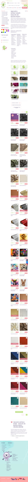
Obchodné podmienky (8, 454)
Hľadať (25, 5)
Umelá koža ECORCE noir (23, 214)
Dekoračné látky (4, 447)
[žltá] (3, 30)
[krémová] (5, 30)
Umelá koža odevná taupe (23, 333)
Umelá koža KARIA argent (23, 319)
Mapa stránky (3, 478)
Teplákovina (3, 446)
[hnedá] (6, 30)
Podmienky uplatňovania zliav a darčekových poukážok (15, 455)
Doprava (8, 458)
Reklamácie (8, 459)
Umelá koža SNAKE (4, 21)
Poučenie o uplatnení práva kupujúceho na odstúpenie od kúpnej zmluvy (9, 466)
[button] (5, 37)
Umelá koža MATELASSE (5, 19)
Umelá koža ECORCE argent (15, 229)
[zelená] (3, 32)
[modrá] (5, 32)
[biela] (1, 30)
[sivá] (8, 29)
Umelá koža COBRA (5, 14)
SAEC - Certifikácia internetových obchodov (9, 470)
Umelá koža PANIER (5, 18)
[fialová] (8, 30)
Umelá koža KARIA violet (14, 125)
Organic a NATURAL (3, 450)
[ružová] (6, 29)
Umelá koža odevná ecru (14, 333)
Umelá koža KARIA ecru (23, 185)
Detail (17, 123)
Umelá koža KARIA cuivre (23, 304)
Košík (25, 7)
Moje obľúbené (10, 7)
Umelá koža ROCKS (5, 17)
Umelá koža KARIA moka (14, 200)
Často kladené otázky (8, 456)
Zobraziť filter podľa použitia (17, 107)
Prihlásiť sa (15, 7)
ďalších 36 (3, 25)
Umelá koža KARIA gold (14, 319)
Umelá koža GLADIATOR (5, 20)
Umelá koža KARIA (4, 13)
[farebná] (5, 29)
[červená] (3, 29)
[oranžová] (1, 29)
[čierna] (1, 32)
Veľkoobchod (8, 460)
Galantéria (3, 448)
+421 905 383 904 (5, 42)
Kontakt (8, 478)
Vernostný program (15, 460)
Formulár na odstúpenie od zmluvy (8, 462)
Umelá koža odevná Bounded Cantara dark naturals (23, 155)
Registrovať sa (20, 7)
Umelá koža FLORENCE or (23, 200)
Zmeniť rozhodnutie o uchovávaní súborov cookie (15, 458)
